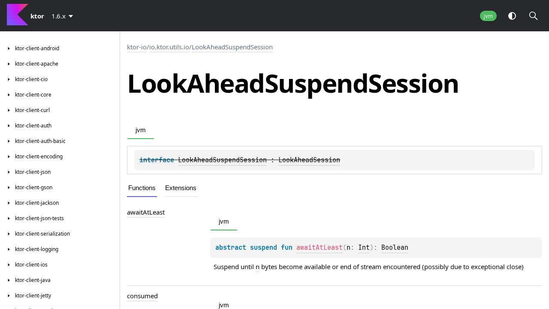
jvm (488, 16)
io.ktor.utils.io (169, 46)
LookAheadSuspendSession (232, 46)
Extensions (180, 187)
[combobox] (63, 16)
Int (364, 247)
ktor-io (137, 46)
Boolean (394, 247)
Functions (142, 187)
